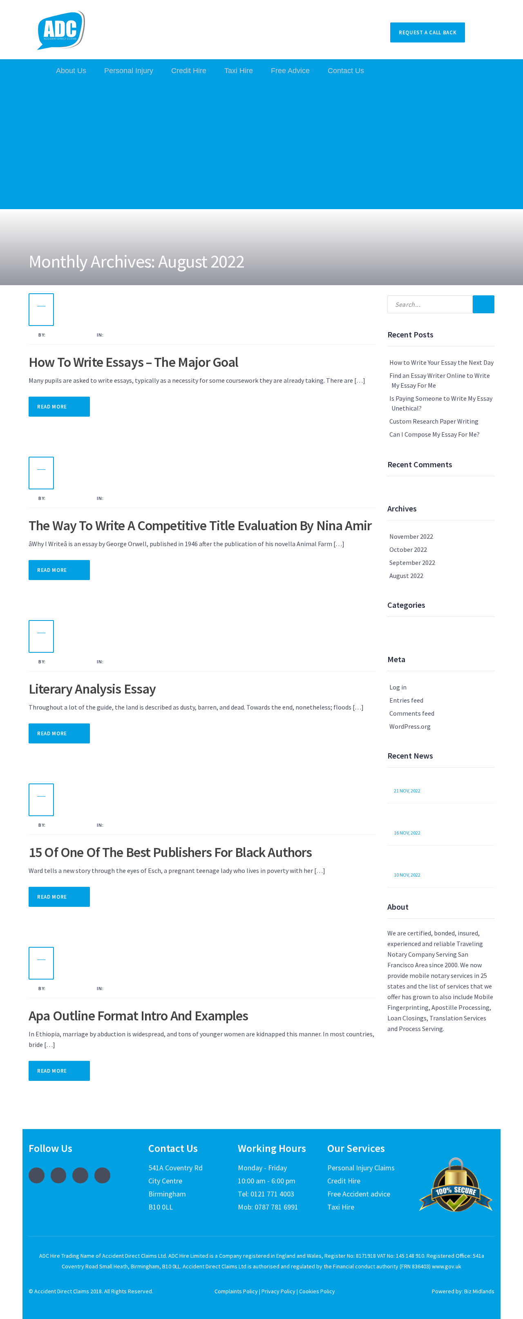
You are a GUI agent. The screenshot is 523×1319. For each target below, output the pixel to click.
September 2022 (412, 562)
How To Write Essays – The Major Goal (133, 361)
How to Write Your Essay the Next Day (441, 362)
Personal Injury (128, 71)
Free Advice (290, 71)
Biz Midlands (479, 1291)
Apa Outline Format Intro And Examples (138, 1015)
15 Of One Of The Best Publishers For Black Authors (170, 852)
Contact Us (346, 71)
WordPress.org (410, 726)
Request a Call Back (427, 32)
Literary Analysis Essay (92, 688)
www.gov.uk (446, 1266)
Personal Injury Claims (361, 1167)
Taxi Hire (238, 71)
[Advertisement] (261, 148)
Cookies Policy (317, 1291)
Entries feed (406, 700)
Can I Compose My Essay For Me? (434, 434)
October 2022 (408, 549)
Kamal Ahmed (63, 335)
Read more (53, 406)
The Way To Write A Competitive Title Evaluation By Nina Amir (200, 525)
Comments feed (411, 713)
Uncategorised (125, 335)
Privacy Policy (278, 1291)
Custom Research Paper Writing (433, 421)
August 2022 (406, 575)
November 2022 (411, 536)
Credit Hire (188, 71)
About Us (71, 71)
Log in (398, 687)
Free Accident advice (358, 1193)
